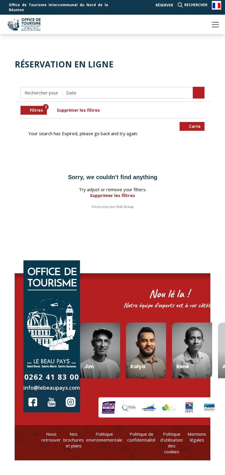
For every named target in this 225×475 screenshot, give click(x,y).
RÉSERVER (164, 5)
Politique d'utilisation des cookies (171, 442)
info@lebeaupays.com (51, 387)
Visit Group (125, 206)
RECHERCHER (195, 4)
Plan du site (215, 440)
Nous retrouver (51, 437)
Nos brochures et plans (73, 440)
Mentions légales (197, 437)
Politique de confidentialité (141, 437)
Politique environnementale (104, 437)
